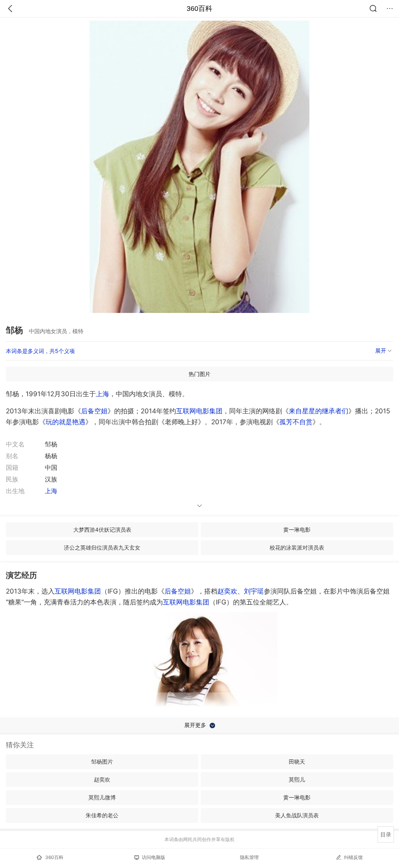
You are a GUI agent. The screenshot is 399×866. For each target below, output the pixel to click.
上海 (102, 394)
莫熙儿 (297, 779)
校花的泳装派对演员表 (297, 547)
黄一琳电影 (297, 529)
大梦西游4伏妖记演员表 (102, 529)
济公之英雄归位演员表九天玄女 (102, 547)
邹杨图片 (102, 761)
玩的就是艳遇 (65, 422)
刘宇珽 (254, 591)
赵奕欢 (227, 591)
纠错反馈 (353, 857)
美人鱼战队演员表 (297, 815)
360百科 (199, 8)
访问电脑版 (153, 857)
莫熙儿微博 (102, 797)
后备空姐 (94, 411)
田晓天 (297, 761)
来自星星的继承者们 (318, 411)
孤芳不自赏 (295, 422)
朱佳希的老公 (102, 815)
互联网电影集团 (199, 411)
